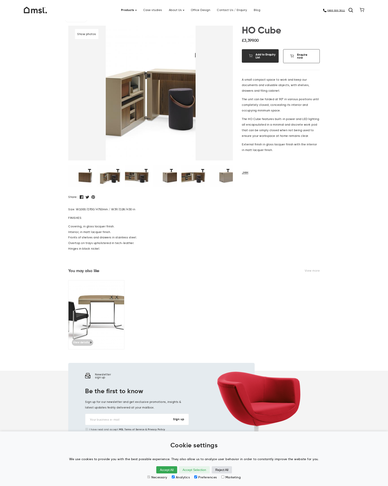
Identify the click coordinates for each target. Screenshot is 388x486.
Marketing (233, 477)
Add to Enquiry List (266, 56)
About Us (175, 10)
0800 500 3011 (336, 10)
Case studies (152, 10)
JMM (245, 172)
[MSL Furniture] (35, 9)
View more (312, 270)
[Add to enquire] (123, 287)
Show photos (86, 34)
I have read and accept (127, 429)
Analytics (183, 477)
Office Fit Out (207, 7)
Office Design (200, 10)
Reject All (221, 470)
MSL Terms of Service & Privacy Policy (142, 429)
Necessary (159, 477)
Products (127, 10)
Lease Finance (164, 7)
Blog (257, 10)
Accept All (167, 470)
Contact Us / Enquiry (232, 10)
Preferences (207, 477)
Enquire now (302, 56)
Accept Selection (194, 470)
